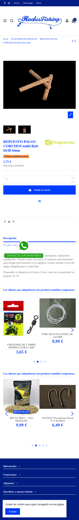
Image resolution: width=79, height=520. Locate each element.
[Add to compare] (39, 201)
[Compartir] (5, 221)
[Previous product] (73, 41)
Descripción (9, 238)
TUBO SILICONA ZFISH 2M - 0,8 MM (57, 336)
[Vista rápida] (24, 340)
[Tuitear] (9, 221)
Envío (17, 3)
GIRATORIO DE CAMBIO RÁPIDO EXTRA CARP (21, 346)
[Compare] (19, 340)
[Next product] (75, 41)
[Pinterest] (13, 221)
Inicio (38, 3)
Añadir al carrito (42, 190)
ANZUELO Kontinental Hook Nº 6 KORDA (58, 419)
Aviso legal (28, 3)
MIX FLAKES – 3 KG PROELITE (21, 419)
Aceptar (13, 511)
